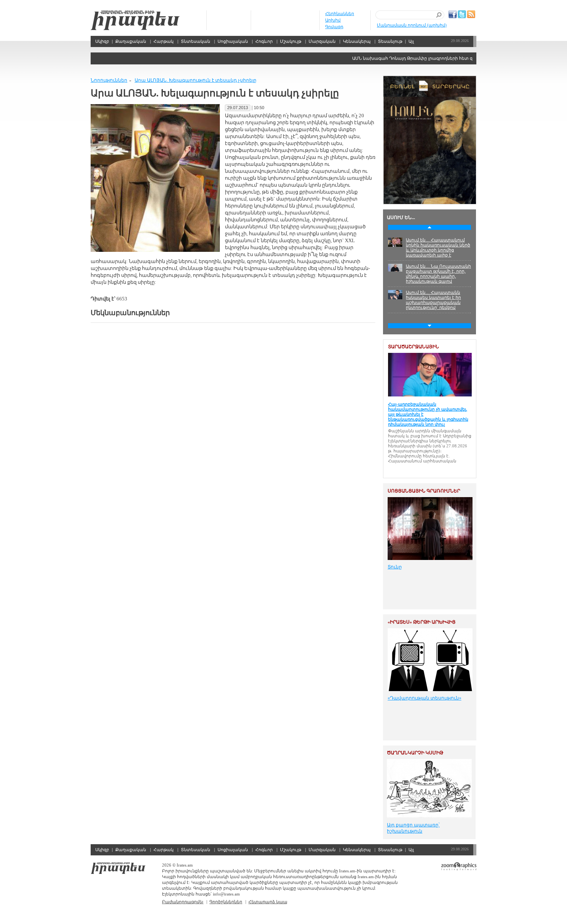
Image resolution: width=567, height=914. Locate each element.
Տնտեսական (195, 41)
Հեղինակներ (339, 13)
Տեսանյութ (390, 41)
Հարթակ (164, 41)
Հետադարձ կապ (267, 901)
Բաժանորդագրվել (182, 901)
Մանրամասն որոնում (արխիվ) (412, 25)
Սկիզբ (135, 20)
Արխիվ (333, 20)
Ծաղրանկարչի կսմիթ (415, 752)
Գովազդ (334, 26)
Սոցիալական (233, 41)
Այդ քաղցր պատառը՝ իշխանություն (413, 828)
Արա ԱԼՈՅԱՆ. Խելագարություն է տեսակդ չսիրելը (195, 80)
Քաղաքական (130, 41)
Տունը (395, 567)
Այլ (411, 41)
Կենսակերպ (357, 41)
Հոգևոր (264, 41)
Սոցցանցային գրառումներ (424, 491)
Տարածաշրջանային (413, 346)
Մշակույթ (290, 41)
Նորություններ (109, 80)
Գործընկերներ (225, 901)
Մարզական (322, 41)
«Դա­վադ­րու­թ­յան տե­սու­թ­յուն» (424, 698)
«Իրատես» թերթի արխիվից (422, 622)
